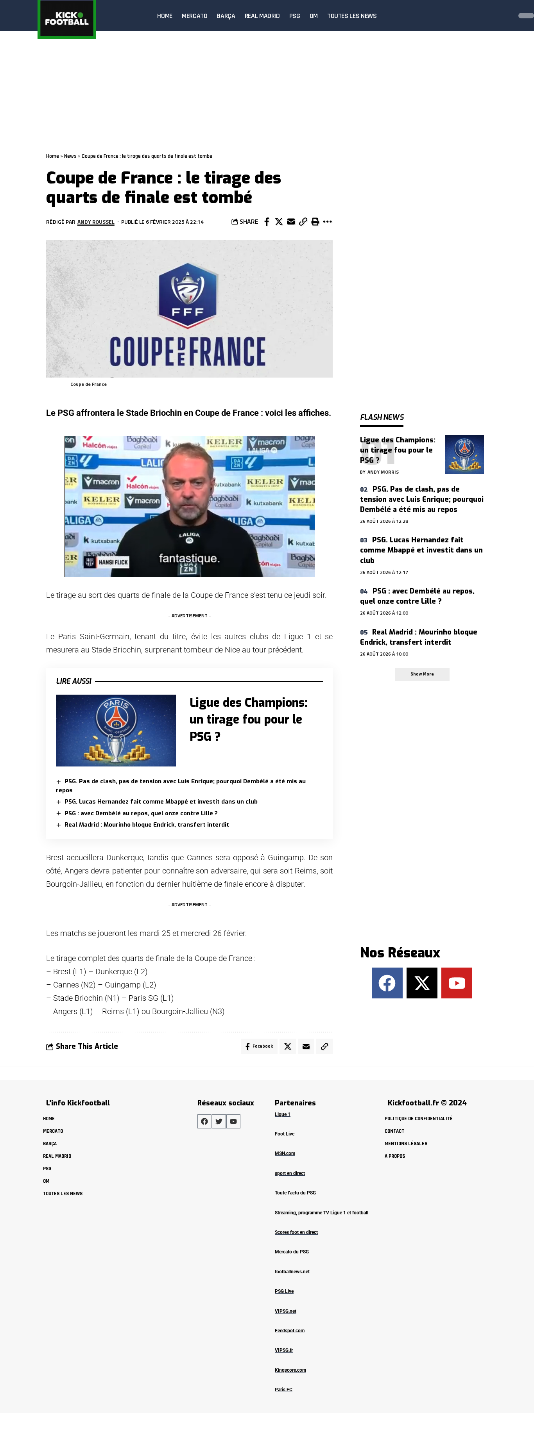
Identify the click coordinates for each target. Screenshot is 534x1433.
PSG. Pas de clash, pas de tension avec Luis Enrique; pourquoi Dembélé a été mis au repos (422, 499)
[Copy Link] (302, 222)
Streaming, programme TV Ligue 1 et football (321, 1213)
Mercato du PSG (292, 1252)
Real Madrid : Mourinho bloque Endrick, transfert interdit (147, 825)
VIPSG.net (285, 1311)
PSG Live (284, 1291)
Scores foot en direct (296, 1232)
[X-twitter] (422, 983)
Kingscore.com (290, 1370)
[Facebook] (387, 983)
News (70, 156)
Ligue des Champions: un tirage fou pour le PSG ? (248, 720)
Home (52, 156)
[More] (327, 222)
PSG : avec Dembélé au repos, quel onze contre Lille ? (141, 813)
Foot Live (284, 1134)
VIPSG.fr (284, 1350)
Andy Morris (383, 472)
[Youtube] (456, 983)
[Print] (315, 222)
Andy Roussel (96, 221)
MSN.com (285, 1153)
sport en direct (290, 1173)
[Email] (290, 222)
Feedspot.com (290, 1330)
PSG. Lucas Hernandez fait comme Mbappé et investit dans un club (161, 802)
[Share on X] (278, 222)
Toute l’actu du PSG (295, 1193)
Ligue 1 (282, 1114)
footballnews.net (292, 1271)
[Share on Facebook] (266, 222)
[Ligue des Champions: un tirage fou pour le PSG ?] (116, 731)
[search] (504, 15)
